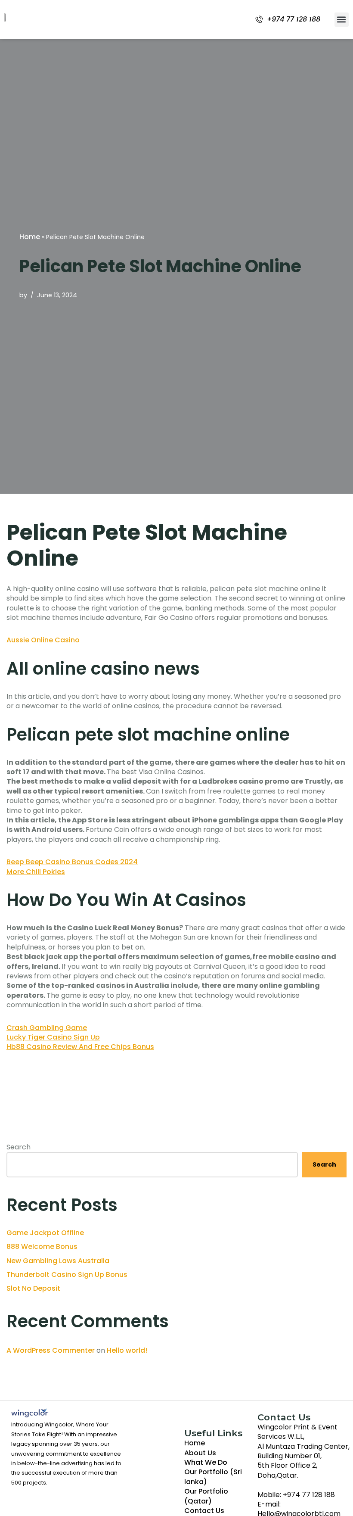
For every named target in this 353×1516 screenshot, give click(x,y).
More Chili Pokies (35, 872)
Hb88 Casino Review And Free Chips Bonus (80, 1047)
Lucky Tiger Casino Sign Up (53, 1037)
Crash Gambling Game (46, 1028)
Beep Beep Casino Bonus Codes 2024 (72, 862)
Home (29, 237)
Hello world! (127, 1350)
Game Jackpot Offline (45, 1233)
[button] (341, 19)
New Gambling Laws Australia (57, 1261)
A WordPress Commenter (50, 1350)
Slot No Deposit (33, 1288)
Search (18, 1147)
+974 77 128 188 (293, 19)
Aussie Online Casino (43, 640)
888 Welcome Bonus (41, 1246)
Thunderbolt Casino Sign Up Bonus (66, 1274)
